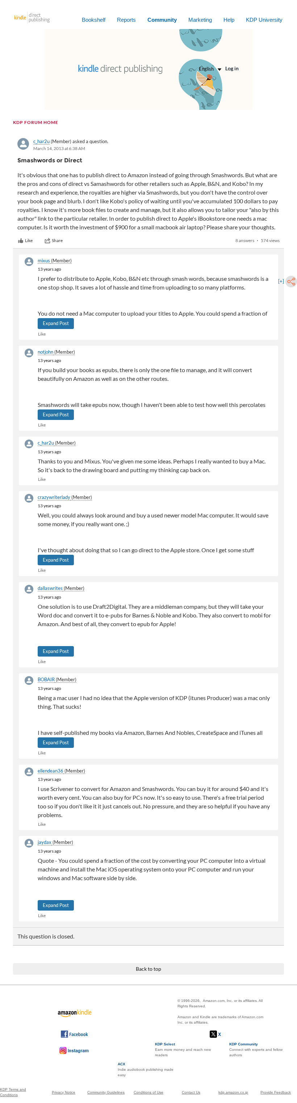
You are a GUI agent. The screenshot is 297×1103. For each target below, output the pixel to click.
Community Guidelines (106, 1092)
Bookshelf (93, 20)
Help (228, 20)
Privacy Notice (63, 1092)
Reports (126, 20)
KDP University (264, 20)
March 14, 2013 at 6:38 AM (59, 148)
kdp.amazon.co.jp (233, 1092)
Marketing (200, 20)
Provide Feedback (275, 1092)
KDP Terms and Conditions (13, 1092)
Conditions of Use (148, 1092)
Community (162, 20)
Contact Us (191, 1092)
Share (57, 240)
